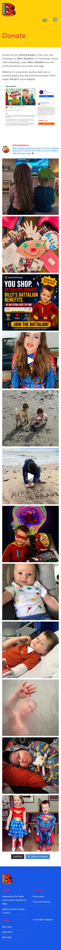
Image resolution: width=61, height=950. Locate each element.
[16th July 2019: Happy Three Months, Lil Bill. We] (30, 592)
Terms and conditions (41, 902)
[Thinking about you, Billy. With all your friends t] (30, 823)
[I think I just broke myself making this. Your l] (30, 476)
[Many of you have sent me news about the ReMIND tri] (30, 534)
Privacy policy (38, 896)
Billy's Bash (7, 937)
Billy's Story (7, 927)
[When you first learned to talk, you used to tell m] (30, 418)
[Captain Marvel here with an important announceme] (30, 360)
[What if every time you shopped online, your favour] (30, 302)
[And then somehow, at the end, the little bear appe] (30, 765)
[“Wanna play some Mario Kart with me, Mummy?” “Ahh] (30, 186)
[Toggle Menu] (44, 20)
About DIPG (7, 932)
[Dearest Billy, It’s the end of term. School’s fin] (30, 244)
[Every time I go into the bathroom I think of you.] (30, 707)
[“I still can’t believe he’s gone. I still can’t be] (30, 650)
